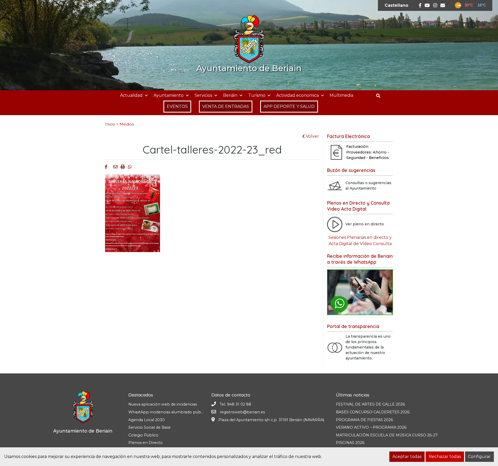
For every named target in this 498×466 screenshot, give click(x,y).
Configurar (479, 456)
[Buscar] (380, 95)
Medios (127, 124)
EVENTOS (177, 106)
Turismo (256, 95)
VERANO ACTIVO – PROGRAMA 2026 (371, 427)
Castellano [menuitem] (396, 5)
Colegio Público (143, 435)
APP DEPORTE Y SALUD (289, 106)
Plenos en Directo (145, 442)
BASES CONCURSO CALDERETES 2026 (373, 412)
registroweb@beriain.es (242, 412)
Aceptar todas (406, 456)
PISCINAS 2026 (350, 442)
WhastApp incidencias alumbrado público (168, 412)
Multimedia (341, 95)
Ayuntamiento (169, 95)
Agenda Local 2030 (146, 420)
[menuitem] (396, 5)
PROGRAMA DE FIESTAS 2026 (364, 420)
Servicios (203, 95)
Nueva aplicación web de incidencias (162, 404)
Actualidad (131, 95)
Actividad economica (297, 95)
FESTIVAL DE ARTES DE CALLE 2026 (370, 404)
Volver (312, 136)
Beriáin (230, 95)
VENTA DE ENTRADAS (225, 106)
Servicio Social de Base (149, 427)
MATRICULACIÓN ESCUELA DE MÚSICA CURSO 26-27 (387, 435)
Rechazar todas (445, 456)
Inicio (110, 124)
